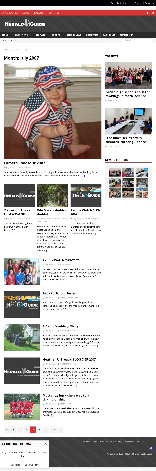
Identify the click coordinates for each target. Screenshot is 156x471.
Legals (26, 13)
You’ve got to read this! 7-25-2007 (18, 212)
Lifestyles (39, 35)
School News (74, 35)
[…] (83, 175)
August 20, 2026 (115, 100)
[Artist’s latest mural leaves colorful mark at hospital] (142, 182)
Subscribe (149, 3)
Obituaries (92, 35)
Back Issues (109, 35)
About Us (85, 442)
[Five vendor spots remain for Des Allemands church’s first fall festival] (128, 193)
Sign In (138, 3)
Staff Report (26, 167)
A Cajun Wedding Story (60, 326)
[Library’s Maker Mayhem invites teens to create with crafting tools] (115, 182)
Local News (21, 35)
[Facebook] (147, 12)
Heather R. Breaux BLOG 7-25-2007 (69, 359)
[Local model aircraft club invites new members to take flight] (128, 172)
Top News (111, 56)
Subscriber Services (134, 442)
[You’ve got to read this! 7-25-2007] (19, 195)
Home (5, 35)
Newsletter (39, 13)
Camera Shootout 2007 (24, 162)
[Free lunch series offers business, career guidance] (128, 121)
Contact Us (54, 13)
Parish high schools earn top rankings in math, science (128, 94)
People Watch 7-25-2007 (85, 212)
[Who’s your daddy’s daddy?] (52, 195)
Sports (56, 35)
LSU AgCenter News (69, 297)
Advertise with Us (10, 13)
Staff (95, 442)
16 (53, 429)
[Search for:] (137, 40)
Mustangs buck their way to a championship (66, 397)
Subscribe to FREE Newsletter (24, 464)
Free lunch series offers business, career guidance (125, 140)
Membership (126, 35)
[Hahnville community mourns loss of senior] (128, 182)
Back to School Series (59, 293)
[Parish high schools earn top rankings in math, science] (128, 75)
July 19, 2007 (50, 403)
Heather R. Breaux (68, 330)
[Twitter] (153, 12)
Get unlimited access (121, 3)
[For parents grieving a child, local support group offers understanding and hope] (115, 193)
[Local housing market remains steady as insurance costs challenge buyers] (142, 193)
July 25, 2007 (11, 167)
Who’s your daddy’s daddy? (52, 212)
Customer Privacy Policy (111, 442)
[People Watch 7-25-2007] (86, 195)
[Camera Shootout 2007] (52, 111)
